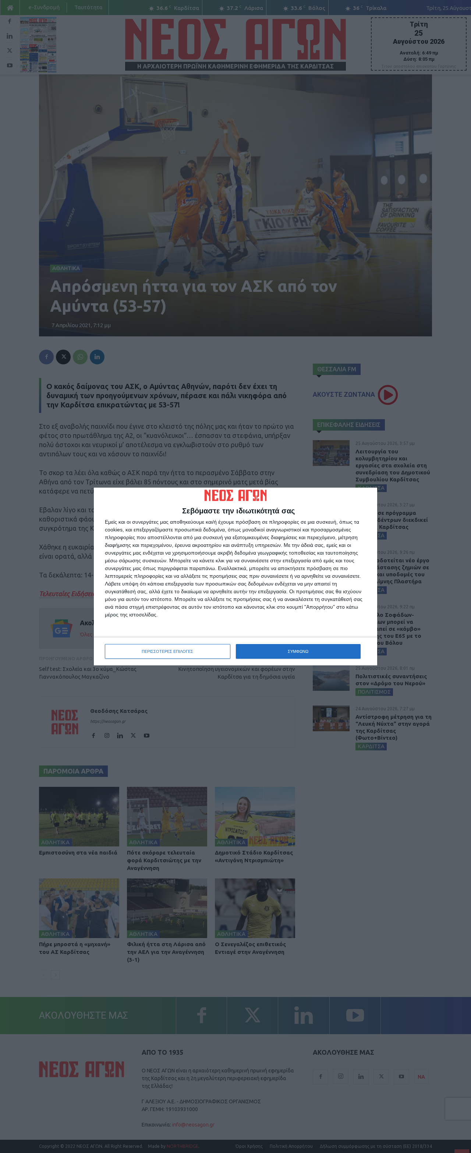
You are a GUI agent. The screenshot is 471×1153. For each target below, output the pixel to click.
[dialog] (235, 577)
